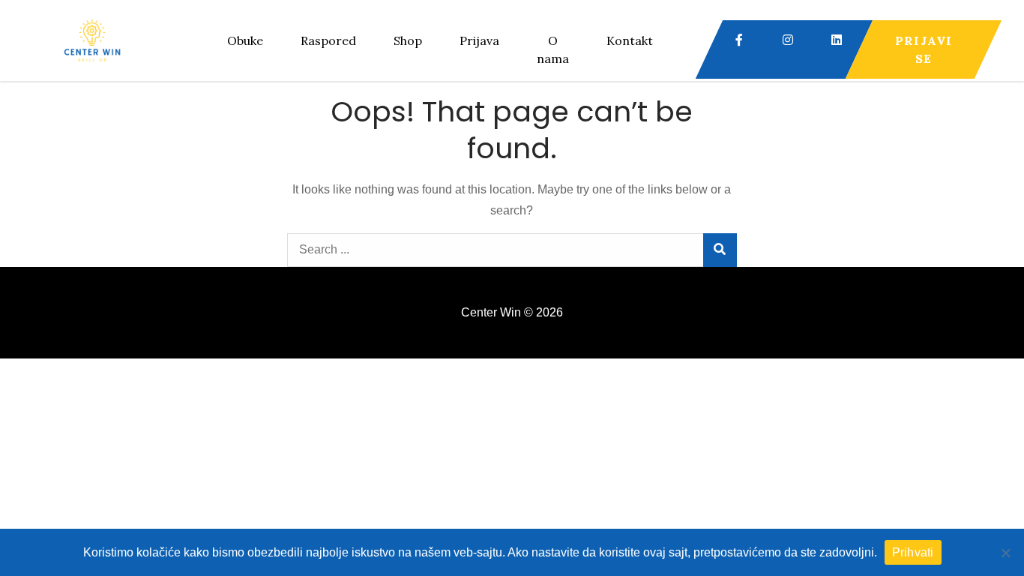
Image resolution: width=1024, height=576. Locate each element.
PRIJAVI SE (923, 49)
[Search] (720, 250)
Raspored (328, 40)
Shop (408, 40)
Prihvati (913, 552)
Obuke (245, 40)
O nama (553, 49)
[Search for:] (512, 249)
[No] (1005, 552)
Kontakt (629, 40)
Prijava (479, 40)
